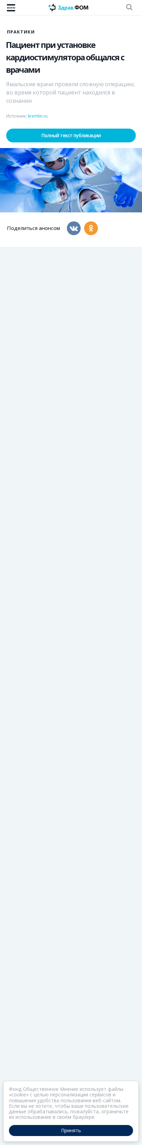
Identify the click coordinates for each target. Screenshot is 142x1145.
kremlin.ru (38, 116)
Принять (71, 1130)
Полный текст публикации (71, 135)
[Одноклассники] (91, 228)
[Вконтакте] (74, 228)
